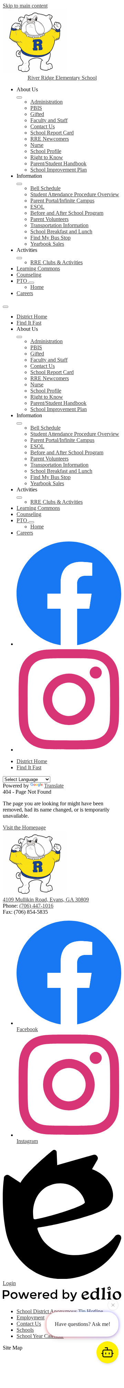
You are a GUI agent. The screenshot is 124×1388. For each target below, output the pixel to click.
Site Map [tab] (12, 1348)
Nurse (36, 145)
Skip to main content (25, 6)
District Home (32, 316)
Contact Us (42, 126)
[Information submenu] (19, 184)
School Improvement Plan (58, 170)
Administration (46, 102)
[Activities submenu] (19, 258)
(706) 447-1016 (36, 906)
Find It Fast (29, 323)
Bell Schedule (45, 188)
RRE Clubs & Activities (56, 262)
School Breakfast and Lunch (61, 231)
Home (37, 287)
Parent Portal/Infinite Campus (62, 200)
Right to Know (46, 157)
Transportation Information (59, 225)
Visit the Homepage (24, 827)
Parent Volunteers (49, 219)
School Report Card (52, 133)
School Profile (45, 151)
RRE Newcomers (49, 139)
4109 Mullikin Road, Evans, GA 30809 (46, 899)
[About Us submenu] (19, 97)
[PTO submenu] (31, 283)
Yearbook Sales (47, 244)
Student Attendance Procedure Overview (74, 194)
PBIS (36, 108)
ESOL (37, 207)
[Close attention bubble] (112, 1305)
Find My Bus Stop (50, 238)
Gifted (37, 114)
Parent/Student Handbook (58, 163)
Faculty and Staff (49, 120)
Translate (54, 786)
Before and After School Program (66, 213)
